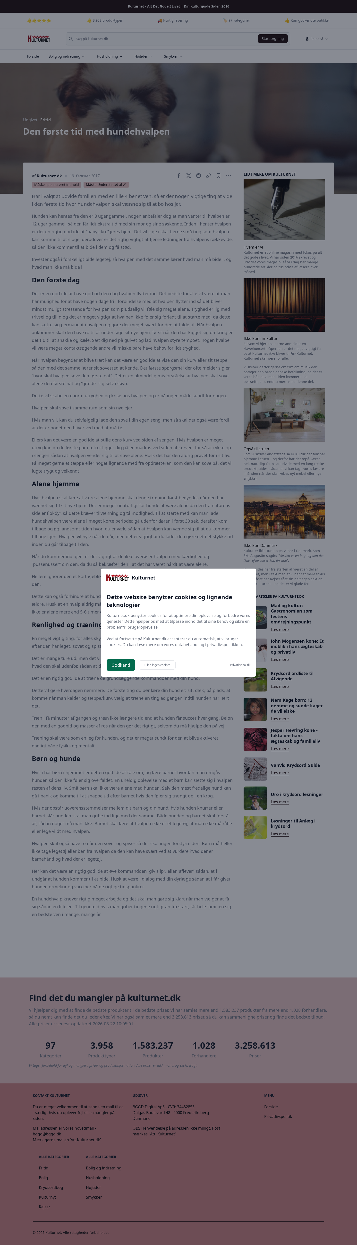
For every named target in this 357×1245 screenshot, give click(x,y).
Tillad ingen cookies (157, 665)
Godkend (120, 665)
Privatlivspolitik (240, 665)
